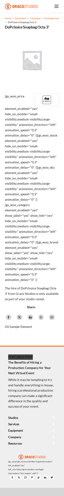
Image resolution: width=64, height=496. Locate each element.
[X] (19, 317)
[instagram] (25, 477)
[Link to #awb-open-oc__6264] (56, 6)
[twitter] (18, 477)
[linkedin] (45, 477)
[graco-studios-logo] (21, 5)
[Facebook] (8, 317)
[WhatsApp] (41, 317)
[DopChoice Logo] (47, 95)
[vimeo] (51, 477)
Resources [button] (15, 443)
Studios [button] (13, 418)
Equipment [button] (15, 430)
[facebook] (12, 477)
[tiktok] (38, 477)
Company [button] (14, 437)
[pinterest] (32, 477)
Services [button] (13, 424)
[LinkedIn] (30, 317)
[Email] (51, 317)
